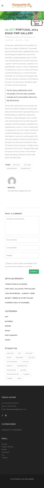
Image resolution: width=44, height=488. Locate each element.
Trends (10, 378)
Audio (9, 357)
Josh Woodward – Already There (20, 293)
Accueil (4, 444)
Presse (4, 449)
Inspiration (25, 168)
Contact (4, 458)
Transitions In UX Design (16, 284)
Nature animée (27, 479)
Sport (22, 37)
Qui (3, 455)
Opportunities (13, 374)
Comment (5, 452)
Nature (23, 370)
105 (19, 40)
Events (10, 366)
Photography (11, 335)
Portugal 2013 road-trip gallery (20, 289)
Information (12, 168)
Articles (16, 165)
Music (7, 330)
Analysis (10, 353)
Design (8, 326)
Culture (27, 165)
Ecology (25, 361)
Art (6, 317)
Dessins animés (7, 447)
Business (9, 321)
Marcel (29, 37)
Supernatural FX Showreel (17, 303)
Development (12, 361)
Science (26, 374)
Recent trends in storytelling (19, 298)
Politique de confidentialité (11, 430)
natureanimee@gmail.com (16, 409)
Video (19, 378)
